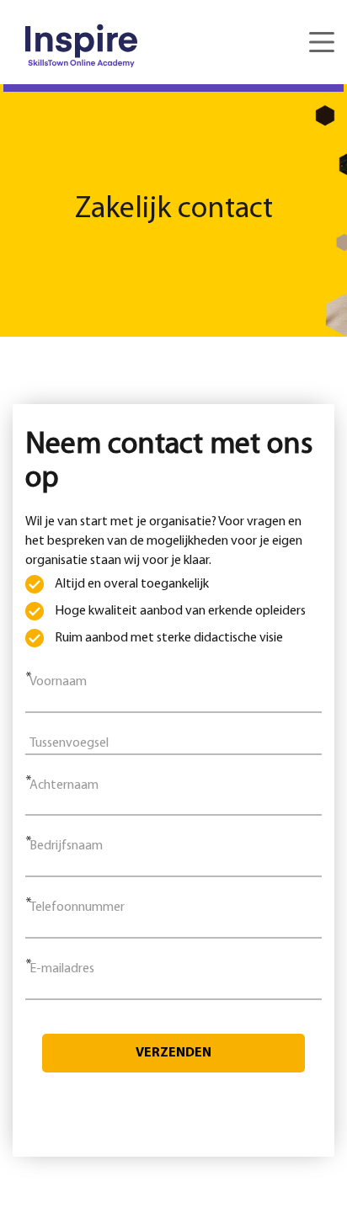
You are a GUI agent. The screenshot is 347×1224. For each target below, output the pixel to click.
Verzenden (173, 1053)
